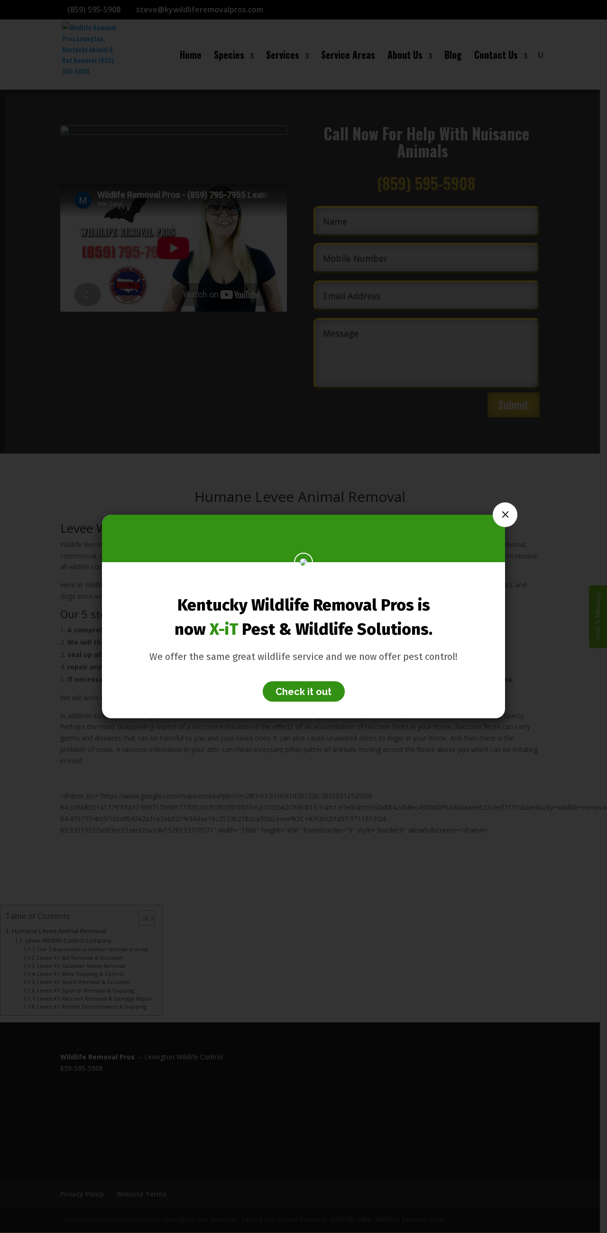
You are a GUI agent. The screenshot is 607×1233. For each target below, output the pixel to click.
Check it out (303, 691)
